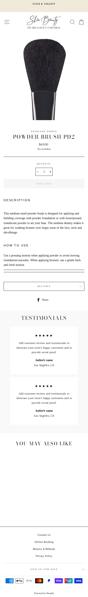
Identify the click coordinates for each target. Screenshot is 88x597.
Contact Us (44, 534)
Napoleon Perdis (44, 131)
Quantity (44, 164)
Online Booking (44, 541)
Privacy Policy (44, 556)
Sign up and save (44, 569)
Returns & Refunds (44, 548)
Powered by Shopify (44, 593)
